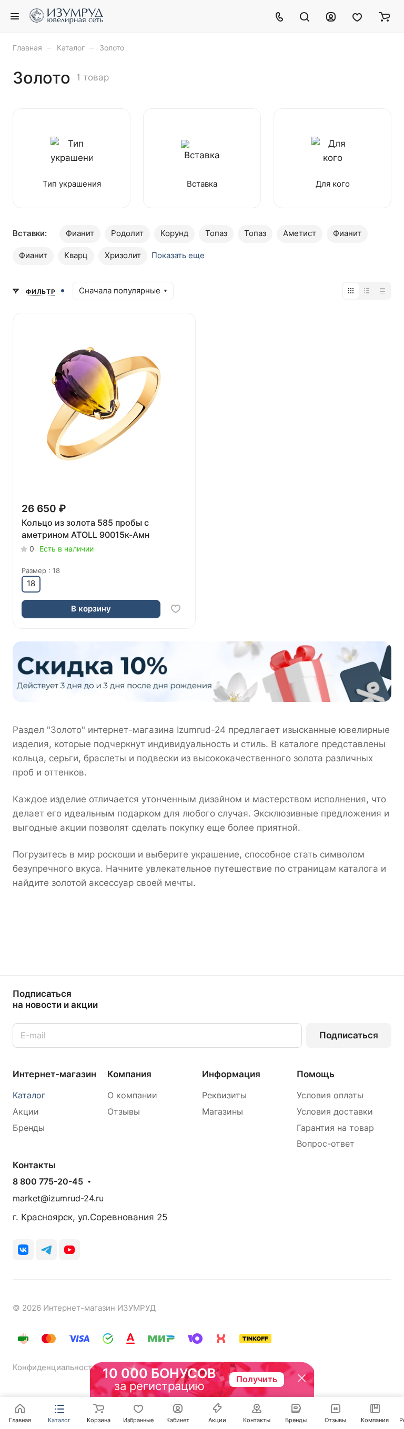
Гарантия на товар (335, 1128)
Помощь (316, 1074)
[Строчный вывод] (367, 291)
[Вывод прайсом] (382, 291)
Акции (26, 1112)
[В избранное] (176, 609)
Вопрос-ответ (326, 1144)
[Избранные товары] (357, 16)
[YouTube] (69, 1249)
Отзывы (123, 1112)
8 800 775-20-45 (48, 1182)
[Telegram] (46, 1249)
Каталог (29, 1095)
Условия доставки (335, 1112)
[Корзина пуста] (384, 16)
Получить (256, 1379)
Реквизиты (224, 1095)
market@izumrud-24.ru (58, 1198)
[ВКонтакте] (23, 1249)
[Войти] (331, 16)
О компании (132, 1095)
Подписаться (348, 1035)
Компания (129, 1074)
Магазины (222, 1112)
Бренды (29, 1128)
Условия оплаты (330, 1095)
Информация (231, 1074)
